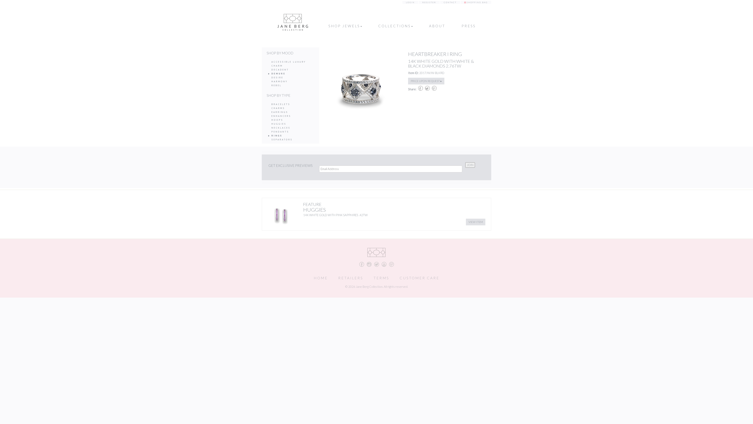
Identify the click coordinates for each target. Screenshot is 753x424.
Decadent (280, 69)
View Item (475, 222)
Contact (450, 2)
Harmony (279, 81)
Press (469, 26)
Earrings (279, 112)
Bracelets (280, 104)
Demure (278, 73)
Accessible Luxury (288, 61)
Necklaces (280, 127)
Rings (276, 135)
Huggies (278, 123)
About (437, 26)
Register (429, 2)
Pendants (280, 131)
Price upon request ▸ (426, 81)
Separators (282, 139)
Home (321, 278)
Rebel (276, 85)
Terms (381, 278)
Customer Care (419, 278)
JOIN (470, 165)
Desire (277, 77)
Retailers (350, 278)
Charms (278, 108)
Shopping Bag (477, 2)
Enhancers (281, 115)
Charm (277, 65)
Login (410, 2)
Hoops (277, 119)
